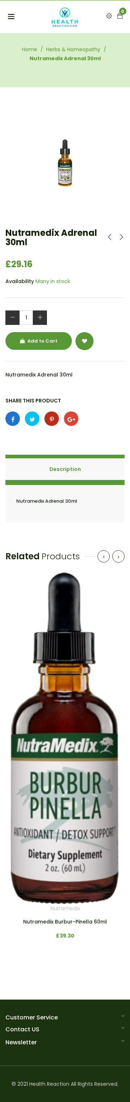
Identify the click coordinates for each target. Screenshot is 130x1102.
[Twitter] (32, 418)
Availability (19, 281)
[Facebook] (12, 418)
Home (29, 49)
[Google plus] (71, 418)
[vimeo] (51, 418)
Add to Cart (41, 341)
